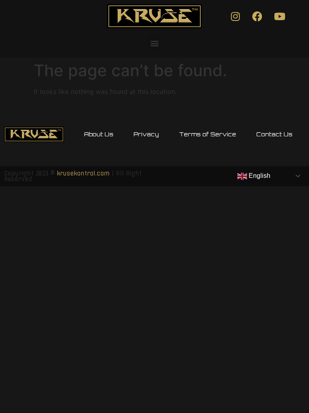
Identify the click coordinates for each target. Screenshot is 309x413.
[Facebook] (257, 16)
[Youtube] (280, 16)
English (258, 175)
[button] (154, 43)
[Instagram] (235, 16)
